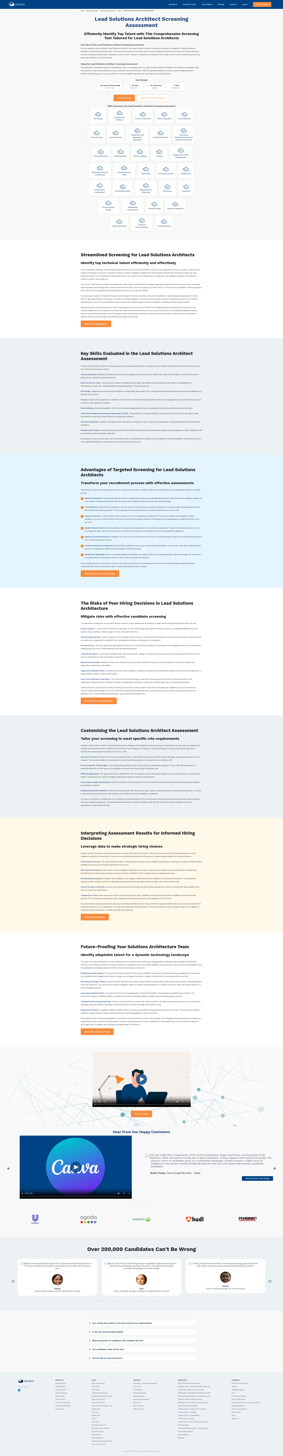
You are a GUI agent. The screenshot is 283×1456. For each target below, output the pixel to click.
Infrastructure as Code (124, 173)
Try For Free (262, 4)
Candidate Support (238, 1390)
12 (136, 1301)
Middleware (186, 173)
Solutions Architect (92, 10)
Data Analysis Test (98, 1403)
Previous (8, 1169)
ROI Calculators (183, 1425)
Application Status (238, 1406)
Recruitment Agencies (185, 1431)
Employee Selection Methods (102, 1441)
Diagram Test (96, 1435)
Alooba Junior (60, 1396)
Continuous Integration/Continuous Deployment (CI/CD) (183, 137)
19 (160, 1301)
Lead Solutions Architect (108, 10)
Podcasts (181, 1438)
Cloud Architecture (143, 118)
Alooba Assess (60, 1383)
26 (183, 1301)
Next (275, 1169)
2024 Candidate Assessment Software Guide (194, 1396)
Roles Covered (138, 1406)
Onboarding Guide (139, 1393)
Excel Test (95, 1422)
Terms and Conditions (239, 1409)
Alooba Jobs (59, 1409)
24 (176, 1301)
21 (166, 1301)
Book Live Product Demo (240, 1383)
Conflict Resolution (160, 137)
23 (173, 1301)
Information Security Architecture (100, 173)
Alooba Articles (183, 1435)
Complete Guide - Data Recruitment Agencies (194, 1386)
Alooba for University (62, 1403)
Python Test (96, 1415)
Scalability (186, 191)
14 (143, 1301)
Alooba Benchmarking (63, 1406)
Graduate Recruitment (141, 1399)
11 (133, 1301)
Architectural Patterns (119, 118)
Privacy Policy (236, 1412)
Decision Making (140, 156)
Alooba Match (60, 1386)
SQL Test (95, 1412)
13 (140, 1301)
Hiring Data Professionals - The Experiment (193, 1428)
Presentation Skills (122, 191)
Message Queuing (166, 173)
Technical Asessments (100, 1393)
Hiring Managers (139, 1396)
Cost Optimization (100, 156)
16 (150, 1301)
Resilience (167, 191)
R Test (94, 1419)
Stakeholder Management (132, 208)
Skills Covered (138, 1409)
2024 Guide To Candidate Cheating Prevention (194, 1393)
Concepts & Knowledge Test (102, 1406)
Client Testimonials (238, 1399)
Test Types (96, 1390)
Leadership (145, 173)
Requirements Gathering (146, 191)
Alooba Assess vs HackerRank (188, 1415)
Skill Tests (95, 1386)
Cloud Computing (164, 118)
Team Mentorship (119, 226)
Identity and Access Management (181, 156)
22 (170, 1301)
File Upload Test (97, 1431)
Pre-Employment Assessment (102, 1396)
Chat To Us (137, 1386)
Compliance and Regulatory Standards (137, 137)
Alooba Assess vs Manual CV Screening (192, 1409)
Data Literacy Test (98, 1399)
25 (180, 1301)
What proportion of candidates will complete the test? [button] (117, 1340)
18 (156, 1301)
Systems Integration (175, 208)
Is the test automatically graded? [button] (107, 1331)
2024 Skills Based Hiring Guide (189, 1383)
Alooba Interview (61, 1393)
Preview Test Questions (152, 98)
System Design (154, 208)
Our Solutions (138, 1390)
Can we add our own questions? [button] (107, 1358)
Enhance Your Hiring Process (100, 573)
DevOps (159, 156)
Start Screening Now (96, 323)
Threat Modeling (164, 226)
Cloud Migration (184, 118)
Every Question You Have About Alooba (246, 1403)
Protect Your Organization (99, 700)
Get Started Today (95, 917)
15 (146, 1301)
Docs (233, 1393)
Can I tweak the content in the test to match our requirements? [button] (122, 1323)
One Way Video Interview (101, 1428)
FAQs (233, 1415)
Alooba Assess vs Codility (187, 1412)
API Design (98, 118)
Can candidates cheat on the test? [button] (108, 1349)
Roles (82, 10)
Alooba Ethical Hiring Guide (187, 1406)
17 (153, 1301)
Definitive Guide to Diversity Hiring (190, 1399)
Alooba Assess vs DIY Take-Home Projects (193, 1422)
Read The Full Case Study (257, 1178)
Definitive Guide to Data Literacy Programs (193, 1403)
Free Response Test (99, 1425)
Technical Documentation (142, 226)
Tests (119, 10)
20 (163, 1301)
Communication (115, 137)
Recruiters (137, 1403)
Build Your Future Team (97, 1031)
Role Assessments (98, 1383)
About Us (235, 1419)
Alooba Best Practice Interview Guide (191, 1390)
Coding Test (96, 1409)
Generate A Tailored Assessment (145, 1383)
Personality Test (97, 1438)
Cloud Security (97, 137)
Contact (234, 1386)
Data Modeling (121, 156)
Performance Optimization (99, 191)
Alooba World (60, 1399)
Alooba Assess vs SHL (186, 1419)
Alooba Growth (60, 1390)
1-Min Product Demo (239, 1396)
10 (130, 1301)
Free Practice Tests (98, 1444)
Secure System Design (108, 208)
